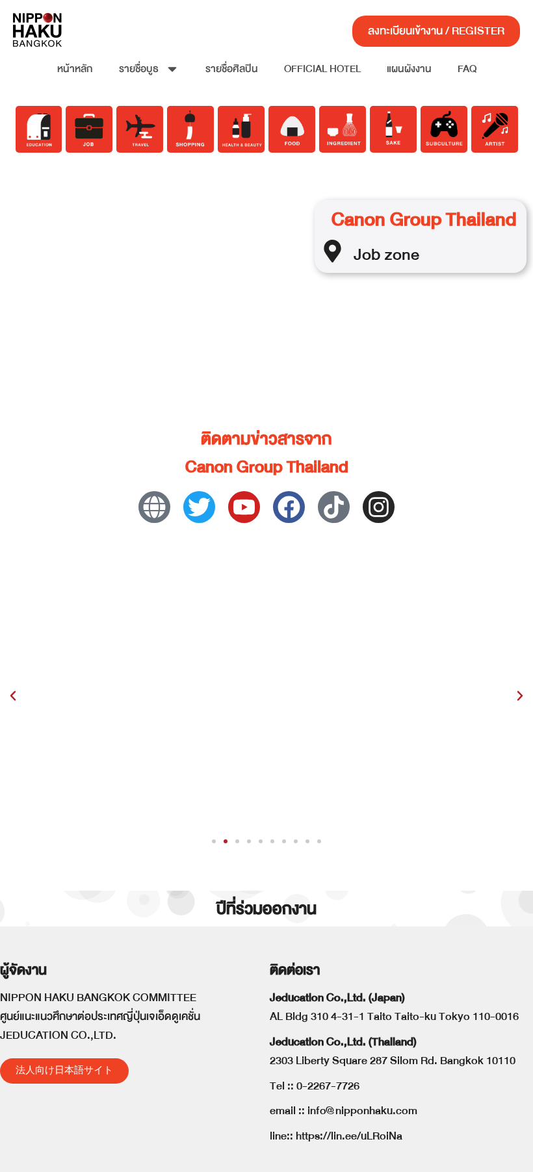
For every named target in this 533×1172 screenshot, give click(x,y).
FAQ (467, 69)
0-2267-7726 (327, 1085)
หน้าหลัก (75, 69)
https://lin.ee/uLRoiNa (349, 1136)
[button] (13, 695)
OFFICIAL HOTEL (322, 69)
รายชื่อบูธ (139, 69)
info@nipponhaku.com (362, 1110)
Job (367, 254)
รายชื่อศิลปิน (231, 69)
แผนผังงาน (409, 69)
